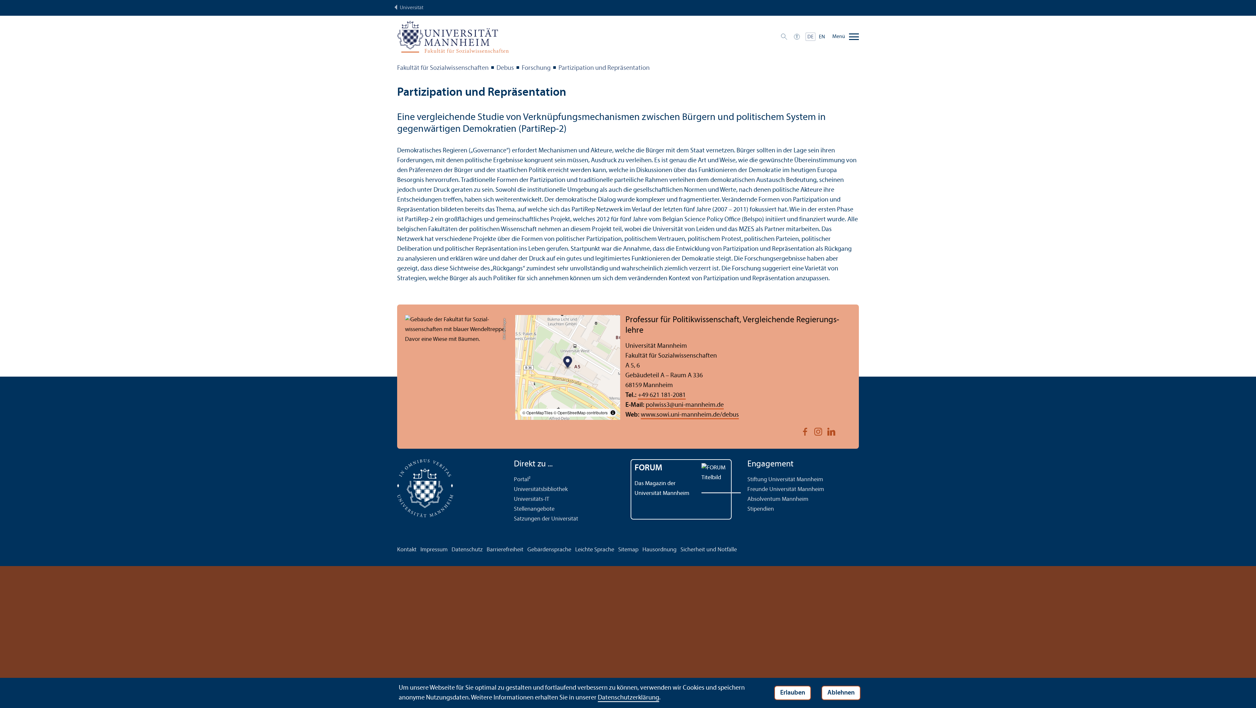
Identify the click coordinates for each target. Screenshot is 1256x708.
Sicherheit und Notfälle (708, 550)
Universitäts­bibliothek (541, 489)
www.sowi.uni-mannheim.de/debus (690, 415)
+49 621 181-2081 (662, 395)
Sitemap (628, 550)
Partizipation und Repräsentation (604, 68)
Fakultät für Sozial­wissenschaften (443, 68)
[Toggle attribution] (613, 413)
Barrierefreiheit (505, 550)
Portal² (522, 480)
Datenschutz (467, 550)
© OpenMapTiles (537, 412)
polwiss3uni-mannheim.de (685, 405)
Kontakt (406, 550)
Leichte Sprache (594, 550)
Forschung (536, 68)
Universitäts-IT (531, 499)
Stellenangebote (534, 509)
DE (810, 37)
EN (822, 37)
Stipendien (760, 509)
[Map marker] (567, 362)
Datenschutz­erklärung (628, 698)
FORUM (648, 468)
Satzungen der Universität (546, 519)
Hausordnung (659, 550)
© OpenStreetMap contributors (581, 412)
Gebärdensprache (549, 550)
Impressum (434, 550)
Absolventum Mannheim (777, 499)
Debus (505, 68)
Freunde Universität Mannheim (785, 489)
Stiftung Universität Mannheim (785, 480)
